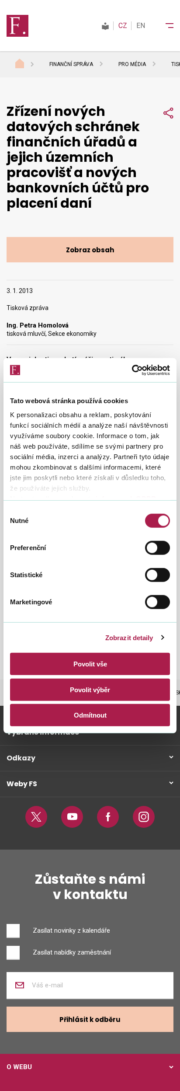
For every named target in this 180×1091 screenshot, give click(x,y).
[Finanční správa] (17, 25)
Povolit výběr (90, 689)
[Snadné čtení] (105, 25)
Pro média (132, 64)
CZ (122, 25)
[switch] (157, 548)
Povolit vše (90, 664)
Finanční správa (71, 64)
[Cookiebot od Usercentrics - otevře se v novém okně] (131, 370)
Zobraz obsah (90, 249)
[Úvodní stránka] (28, 65)
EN (140, 25)
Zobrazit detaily (129, 637)
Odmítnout (90, 715)
